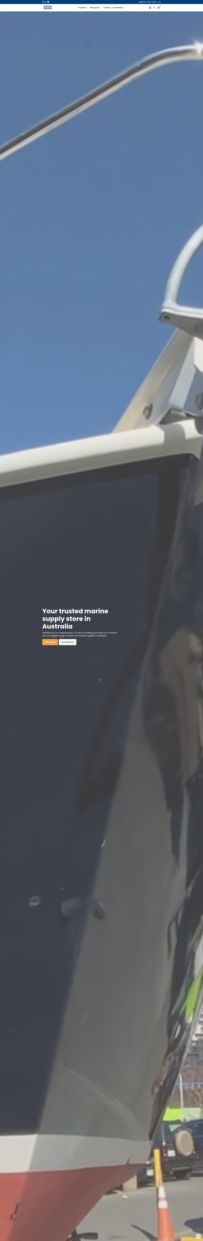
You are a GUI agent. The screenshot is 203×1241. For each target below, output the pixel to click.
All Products (50, 642)
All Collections (67, 642)
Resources (95, 7)
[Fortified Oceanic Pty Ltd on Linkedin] (48, 2)
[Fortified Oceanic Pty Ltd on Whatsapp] (46, 2)
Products (83, 7)
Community (118, 7)
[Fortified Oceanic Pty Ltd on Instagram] (43, 2)
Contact (107, 7)
